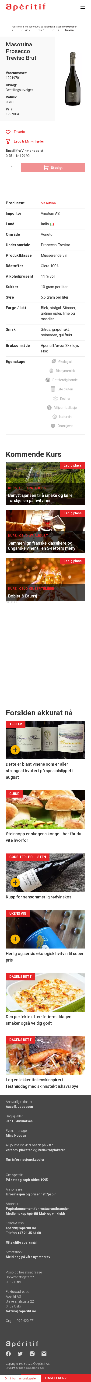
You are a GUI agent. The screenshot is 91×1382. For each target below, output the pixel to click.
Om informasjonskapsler (25, 1159)
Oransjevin (65, 426)
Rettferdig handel (65, 380)
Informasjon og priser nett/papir (31, 1194)
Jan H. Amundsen (19, 1121)
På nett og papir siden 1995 (27, 1180)
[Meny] (82, 6)
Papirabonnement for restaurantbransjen (38, 1209)
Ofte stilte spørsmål (21, 1242)
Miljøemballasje (65, 407)
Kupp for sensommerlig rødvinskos (38, 896)
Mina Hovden (16, 1135)
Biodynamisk (65, 371)
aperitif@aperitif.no (21, 1228)
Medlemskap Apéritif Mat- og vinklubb (35, 1213)
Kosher (65, 398)
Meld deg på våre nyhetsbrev (28, 1257)
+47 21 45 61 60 (29, 1233)
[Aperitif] (26, 7)
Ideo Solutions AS (31, 1368)
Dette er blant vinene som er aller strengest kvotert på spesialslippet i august (39, 771)
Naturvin (65, 417)
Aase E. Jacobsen (19, 1107)
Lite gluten (65, 389)
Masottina (48, 203)
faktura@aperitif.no (21, 1311)
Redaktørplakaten (52, 1150)
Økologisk (65, 362)
